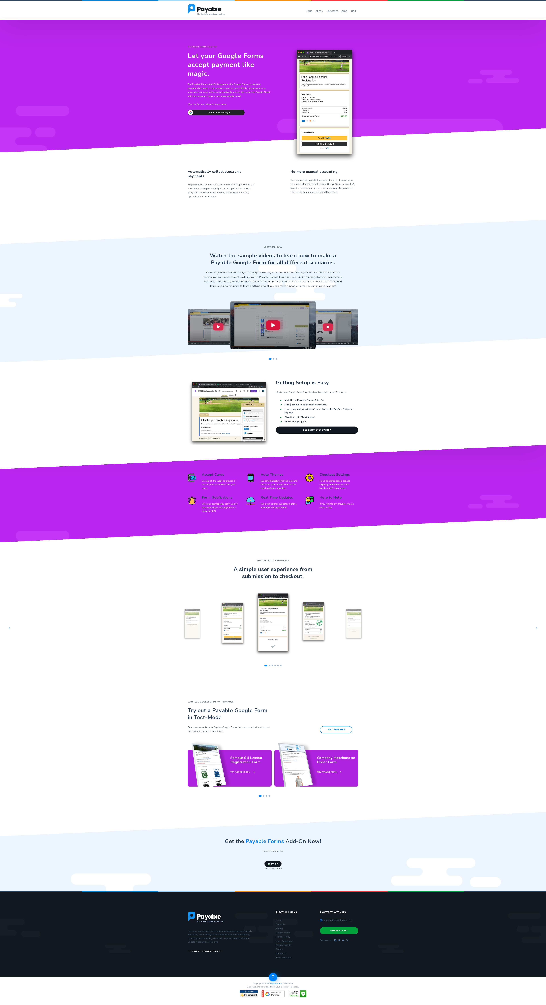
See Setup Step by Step (317, 430)
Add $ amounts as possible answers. (306, 404)
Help (353, 11)
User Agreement (284, 941)
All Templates (336, 729)
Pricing (279, 928)
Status (279, 949)
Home (309, 11)
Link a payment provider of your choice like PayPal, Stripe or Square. (319, 411)
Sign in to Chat (339, 930)
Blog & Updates (284, 945)
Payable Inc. (276, 983)
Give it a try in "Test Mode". (300, 417)
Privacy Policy (283, 936)
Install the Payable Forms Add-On (304, 400)
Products (280, 924)
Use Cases (332, 11)
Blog (344, 11)
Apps (319, 11)
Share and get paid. (296, 421)
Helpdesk (281, 953)
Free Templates (284, 957)
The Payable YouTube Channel (205, 951)
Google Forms (283, 932)
